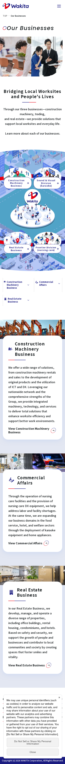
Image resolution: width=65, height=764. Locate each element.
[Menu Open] (59, 6)
